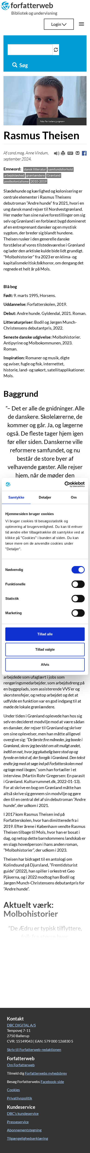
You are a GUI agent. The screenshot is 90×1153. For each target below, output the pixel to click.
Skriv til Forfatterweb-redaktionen (34, 1049)
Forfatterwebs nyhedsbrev (46, 1073)
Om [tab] (74, 497)
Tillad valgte (45, 649)
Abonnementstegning (24, 1130)
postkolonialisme (16, 181)
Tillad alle (45, 634)
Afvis (45, 664)
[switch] (78, 584)
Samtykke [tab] (16, 497)
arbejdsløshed (14, 175)
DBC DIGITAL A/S (21, 1025)
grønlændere (35, 175)
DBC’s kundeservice (23, 1113)
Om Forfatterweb (21, 1065)
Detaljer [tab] (45, 497)
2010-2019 (39, 181)
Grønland (53, 175)
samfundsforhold (60, 169)
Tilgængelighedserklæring (27, 1138)
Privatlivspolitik (19, 1098)
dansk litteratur (35, 169)
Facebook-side (52, 1081)
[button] (55, 154)
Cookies (13, 1089)
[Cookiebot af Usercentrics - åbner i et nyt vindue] (65, 484)
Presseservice (18, 1122)
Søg (23, 65)
